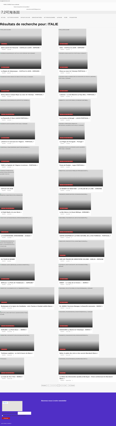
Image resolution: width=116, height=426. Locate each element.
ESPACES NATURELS (37, 17)
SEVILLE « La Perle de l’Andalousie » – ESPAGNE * (17, 282)
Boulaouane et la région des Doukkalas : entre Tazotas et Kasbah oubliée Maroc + (27, 306)
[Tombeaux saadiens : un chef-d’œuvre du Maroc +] (17, 342)
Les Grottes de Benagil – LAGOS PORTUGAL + (75, 118)
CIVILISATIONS (73, 17)
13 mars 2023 (68, 331)
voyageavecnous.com (5, 0)
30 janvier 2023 (9, 378)
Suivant (72, 385)
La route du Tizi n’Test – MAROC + (12, 376)
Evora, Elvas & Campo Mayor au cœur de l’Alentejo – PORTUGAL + (22, 94)
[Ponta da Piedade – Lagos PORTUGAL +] (72, 154)
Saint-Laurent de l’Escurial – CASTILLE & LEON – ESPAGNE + (21, 47)
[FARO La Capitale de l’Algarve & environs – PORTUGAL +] (19, 154)
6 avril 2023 (9, 284)
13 (69, 385)
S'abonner (6, 418)
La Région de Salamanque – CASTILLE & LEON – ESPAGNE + (20, 71)
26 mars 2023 (68, 284)
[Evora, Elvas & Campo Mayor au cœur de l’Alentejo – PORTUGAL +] (22, 84)
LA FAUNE (59, 17)
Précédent (44, 385)
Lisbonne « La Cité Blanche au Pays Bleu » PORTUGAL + (78, 94)
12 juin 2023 (68, 49)
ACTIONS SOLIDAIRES (49, 17)
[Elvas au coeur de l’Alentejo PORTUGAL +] (73, 60)
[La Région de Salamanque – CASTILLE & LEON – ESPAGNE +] (20, 60)
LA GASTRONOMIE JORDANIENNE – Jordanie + (16, 235)
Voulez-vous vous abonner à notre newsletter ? (14, 415)
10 (65, 385)
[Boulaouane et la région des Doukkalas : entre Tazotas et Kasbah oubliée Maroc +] (27, 295)
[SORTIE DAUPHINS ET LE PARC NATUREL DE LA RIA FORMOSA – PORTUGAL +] (85, 225)
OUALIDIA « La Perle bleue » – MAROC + (14, 329)
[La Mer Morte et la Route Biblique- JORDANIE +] (75, 201)
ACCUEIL (3, 17)
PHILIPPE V (4, 49)
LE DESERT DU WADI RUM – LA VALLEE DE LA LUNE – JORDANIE (81, 188)
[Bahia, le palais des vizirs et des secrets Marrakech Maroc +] (79, 342)
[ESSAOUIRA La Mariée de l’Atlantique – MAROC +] (76, 319)
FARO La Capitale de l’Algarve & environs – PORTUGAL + (19, 165)
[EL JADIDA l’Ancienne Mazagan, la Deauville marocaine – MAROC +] (81, 295)
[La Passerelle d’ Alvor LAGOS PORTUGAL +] (15, 107)
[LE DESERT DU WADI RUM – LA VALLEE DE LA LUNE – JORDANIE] (81, 178)
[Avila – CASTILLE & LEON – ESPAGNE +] (72, 37)
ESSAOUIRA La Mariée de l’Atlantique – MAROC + (75, 329)
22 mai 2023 (68, 96)
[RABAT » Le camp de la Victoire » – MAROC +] (74, 272)
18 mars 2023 (9, 331)
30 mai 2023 (9, 96)
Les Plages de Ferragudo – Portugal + (72, 141)
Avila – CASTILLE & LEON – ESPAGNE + (72, 47)
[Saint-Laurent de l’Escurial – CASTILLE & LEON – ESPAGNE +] (21, 37)
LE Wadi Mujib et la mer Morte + (11, 212)
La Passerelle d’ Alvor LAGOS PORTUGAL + (15, 118)
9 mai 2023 (9, 190)
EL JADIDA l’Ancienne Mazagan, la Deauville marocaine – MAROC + (81, 306)
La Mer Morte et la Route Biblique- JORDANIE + (75, 212)
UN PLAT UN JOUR (25, 17)
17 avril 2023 (9, 237)
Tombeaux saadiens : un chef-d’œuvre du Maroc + (17, 353)
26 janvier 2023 (68, 380)
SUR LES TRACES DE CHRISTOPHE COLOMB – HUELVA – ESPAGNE (81, 259)
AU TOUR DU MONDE (13, 17)
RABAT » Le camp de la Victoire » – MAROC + (74, 282)
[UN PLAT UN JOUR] (7, 178)
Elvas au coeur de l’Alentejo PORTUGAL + (73, 71)
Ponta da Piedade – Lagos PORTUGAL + (72, 165)
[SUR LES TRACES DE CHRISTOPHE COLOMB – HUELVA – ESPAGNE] (81, 248)
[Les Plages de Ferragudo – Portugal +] (72, 131)
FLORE (65, 17)
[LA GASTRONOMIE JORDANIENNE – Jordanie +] (16, 225)
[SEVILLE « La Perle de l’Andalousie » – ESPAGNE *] (17, 272)
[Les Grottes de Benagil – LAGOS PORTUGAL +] (75, 107)
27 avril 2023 (68, 190)
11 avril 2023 (68, 237)
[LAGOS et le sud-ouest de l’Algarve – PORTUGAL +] (17, 131)
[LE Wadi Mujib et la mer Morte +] (11, 201)
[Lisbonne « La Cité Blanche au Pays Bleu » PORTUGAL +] (78, 84)
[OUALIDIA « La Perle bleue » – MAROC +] (14, 319)
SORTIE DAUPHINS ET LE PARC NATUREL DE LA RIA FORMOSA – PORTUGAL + (85, 235)
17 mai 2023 (9, 143)
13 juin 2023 (9, 49)
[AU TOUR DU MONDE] (8, 248)
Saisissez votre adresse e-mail (10, 413)
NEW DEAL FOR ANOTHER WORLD (7, 114)
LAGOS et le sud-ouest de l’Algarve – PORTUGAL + (17, 141)
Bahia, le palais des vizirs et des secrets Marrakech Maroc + (79, 353)
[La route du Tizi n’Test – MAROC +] (12, 366)
